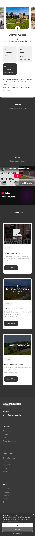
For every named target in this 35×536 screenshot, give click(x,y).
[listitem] (17, 18)
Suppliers (6, 465)
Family (5, 438)
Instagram (6, 488)
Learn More (11, 268)
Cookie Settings (17, 533)
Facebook (6, 492)
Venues (5, 468)
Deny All (17, 529)
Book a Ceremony (9, 458)
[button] (31, 2)
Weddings (6, 431)
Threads (6, 495)
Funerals (6, 434)
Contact (5, 461)
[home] (9, 2)
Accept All (17, 525)
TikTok (5, 499)
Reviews (6, 471)
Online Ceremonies (9, 441)
